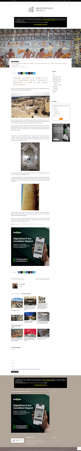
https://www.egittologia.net (31, 443)
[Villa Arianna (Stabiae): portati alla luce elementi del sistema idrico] (43, 316)
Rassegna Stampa (16, 61)
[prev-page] (11, 343)
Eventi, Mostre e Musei (57, 76)
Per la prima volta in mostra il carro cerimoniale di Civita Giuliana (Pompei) (16, 326)
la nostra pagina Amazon (49, 19)
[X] (15, 1)
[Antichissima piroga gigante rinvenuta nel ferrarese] (30, 316)
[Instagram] (14, 1)
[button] (68, 3)
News (54, 74)
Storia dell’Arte (55, 88)
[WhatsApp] (24, 73)
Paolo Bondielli (22, 284)
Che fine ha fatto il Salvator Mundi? (17, 278)
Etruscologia (55, 86)
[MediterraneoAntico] (40, 9)
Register (65, 0)
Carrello (69, 0)
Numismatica (55, 89)
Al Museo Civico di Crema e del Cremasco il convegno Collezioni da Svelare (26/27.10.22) (17, 339)
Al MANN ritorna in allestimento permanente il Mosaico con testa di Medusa (30, 339)
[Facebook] (12, 1)
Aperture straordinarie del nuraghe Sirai (42, 278)
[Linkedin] (27, 73)
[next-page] (13, 343)
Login (62, 0)
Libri (53, 93)
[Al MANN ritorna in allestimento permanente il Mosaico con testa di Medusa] (30, 333)
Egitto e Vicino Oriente (57, 81)
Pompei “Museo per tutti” (15, 310)
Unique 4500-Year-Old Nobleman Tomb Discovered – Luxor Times (28, 224)
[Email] (29, 73)
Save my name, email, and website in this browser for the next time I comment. (26, 369)
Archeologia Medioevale (57, 79)
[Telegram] (34, 73)
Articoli (12, 61)
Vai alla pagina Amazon (40, 24)
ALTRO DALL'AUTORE (26, 293)
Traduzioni (54, 91)
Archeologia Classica (56, 78)
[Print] (32, 73)
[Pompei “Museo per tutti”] (17, 303)
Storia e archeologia (57, 84)
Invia (61, 118)
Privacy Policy (68, 448)
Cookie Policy (63, 448)
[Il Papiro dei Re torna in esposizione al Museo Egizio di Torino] (43, 333)
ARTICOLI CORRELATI (15, 293)
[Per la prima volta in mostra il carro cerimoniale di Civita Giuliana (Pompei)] (17, 318)
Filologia (55, 83)
